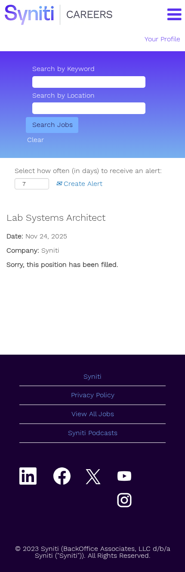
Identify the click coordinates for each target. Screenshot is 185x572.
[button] (165, 15)
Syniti (92, 376)
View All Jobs (92, 414)
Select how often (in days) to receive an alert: (88, 171)
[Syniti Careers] (58, 14)
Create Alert (82, 183)
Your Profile (162, 39)
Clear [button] (35, 140)
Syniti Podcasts (92, 433)
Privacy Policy (92, 395)
